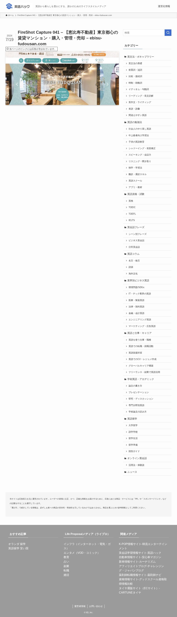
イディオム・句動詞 (139, 89)
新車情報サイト (128, 561)
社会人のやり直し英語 (140, 129)
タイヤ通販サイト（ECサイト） (139, 588)
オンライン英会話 (137, 458)
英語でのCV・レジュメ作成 (142, 359)
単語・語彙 (134, 109)
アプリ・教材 (135, 187)
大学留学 (133, 425)
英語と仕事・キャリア (139, 333)
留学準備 (133, 445)
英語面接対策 (135, 353)
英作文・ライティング (140, 102)
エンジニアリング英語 (140, 319)
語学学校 (133, 432)
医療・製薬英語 (136, 300)
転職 (66, 570)
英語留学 (132, 418)
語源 (131, 267)
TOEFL (132, 214)
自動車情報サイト (130, 557)
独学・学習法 (135, 168)
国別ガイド (134, 451)
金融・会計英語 (136, 313)
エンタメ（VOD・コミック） (82, 552)
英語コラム (133, 253)
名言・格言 (134, 261)
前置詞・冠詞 (135, 70)
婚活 (66, 574)
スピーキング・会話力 (140, 155)
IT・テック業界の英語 (140, 294)
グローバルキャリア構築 (141, 366)
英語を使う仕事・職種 (140, 340)
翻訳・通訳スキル (138, 174)
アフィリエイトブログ (133, 566)
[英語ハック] (19, 6)
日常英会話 (134, 247)
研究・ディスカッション (141, 399)
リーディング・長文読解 (141, 96)
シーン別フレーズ (138, 234)
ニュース (132, 471)
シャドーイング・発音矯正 (142, 148)
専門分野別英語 (136, 405)
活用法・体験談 (136, 465)
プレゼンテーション (139, 392)
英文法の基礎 (135, 63)
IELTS (132, 220)
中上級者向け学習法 (139, 135)
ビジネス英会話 (136, 240)
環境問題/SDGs (136, 287)
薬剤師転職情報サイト (133, 574)
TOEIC (132, 207)
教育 (66, 557)
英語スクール (135, 181)
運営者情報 (80, 606)
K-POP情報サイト (130, 544)
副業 (66, 566)
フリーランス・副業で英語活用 (144, 372)
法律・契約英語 (136, 306)
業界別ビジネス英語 (138, 280)
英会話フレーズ (135, 227)
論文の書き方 (135, 386)
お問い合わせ (96, 606)
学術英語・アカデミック (140, 379)
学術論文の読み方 (138, 412)
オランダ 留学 (17, 544)
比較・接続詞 (135, 76)
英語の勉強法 (134, 122)
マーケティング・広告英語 (142, 326)
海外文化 (133, 273)
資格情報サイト (128, 579)
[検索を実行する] (168, 32)
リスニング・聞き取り (140, 161)
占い (66, 561)
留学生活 (133, 438)
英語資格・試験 (135, 194)
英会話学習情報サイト (133, 552)
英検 (131, 201)
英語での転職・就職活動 (141, 346)
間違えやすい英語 (138, 115)
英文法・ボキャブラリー (140, 56)
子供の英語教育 (136, 142)
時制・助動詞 (135, 83)
